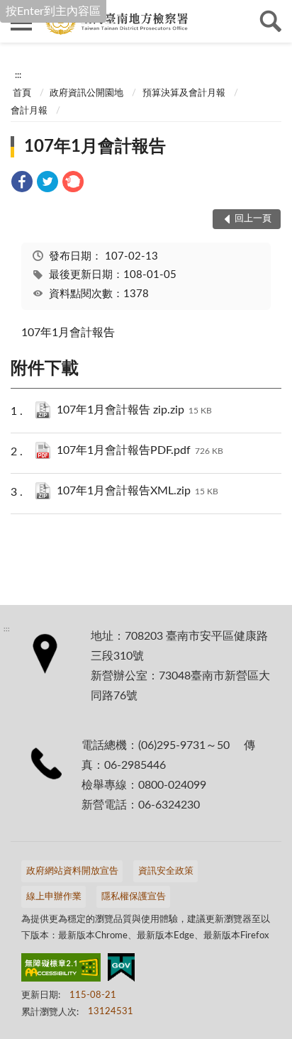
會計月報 (29, 111)
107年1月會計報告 (95, 146)
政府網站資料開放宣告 (72, 871)
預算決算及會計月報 (183, 93)
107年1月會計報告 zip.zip (134, 410)
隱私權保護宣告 (133, 896)
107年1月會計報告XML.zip (137, 490)
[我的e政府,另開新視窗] (121, 970)
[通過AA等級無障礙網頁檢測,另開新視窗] (61, 970)
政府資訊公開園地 (86, 93)
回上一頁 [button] (253, 218)
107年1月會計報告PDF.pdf (140, 450)
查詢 (270, 21)
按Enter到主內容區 (53, 11)
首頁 (22, 93)
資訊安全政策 (165, 871)
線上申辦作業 (54, 896)
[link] (22, 184)
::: (18, 75)
